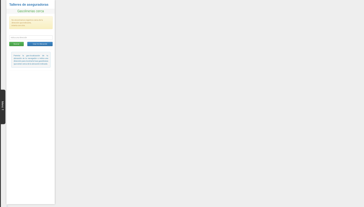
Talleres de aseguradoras (28, 4)
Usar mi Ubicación (40, 44)
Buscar (16, 44)
